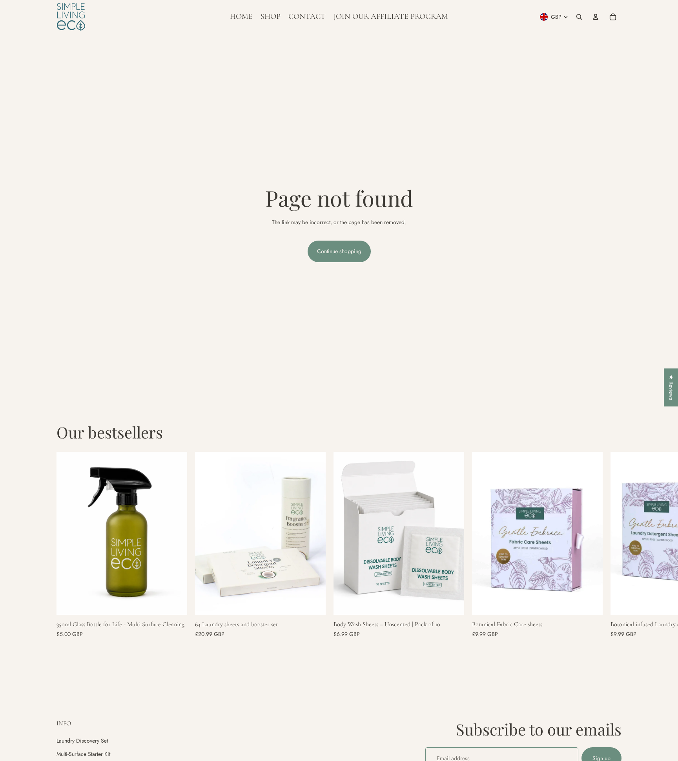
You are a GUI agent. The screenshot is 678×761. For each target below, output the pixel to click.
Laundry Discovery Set (82, 741)
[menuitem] (241, 16)
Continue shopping (339, 251)
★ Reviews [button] (671, 387)
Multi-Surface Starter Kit (83, 754)
